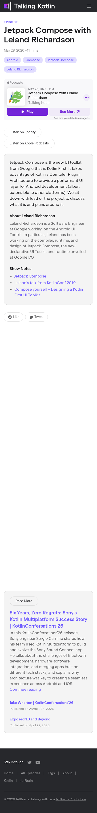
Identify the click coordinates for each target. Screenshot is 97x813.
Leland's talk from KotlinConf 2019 (45, 283)
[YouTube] (38, 762)
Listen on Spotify (23, 132)
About (67, 773)
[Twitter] (29, 762)
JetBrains (27, 781)
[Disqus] (48, 380)
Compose (33, 60)
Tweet (39, 317)
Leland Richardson (20, 69)
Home (8, 773)
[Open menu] (89, 6)
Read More (24, 601)
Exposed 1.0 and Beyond (30, 719)
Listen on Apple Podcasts (29, 143)
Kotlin (8, 781)
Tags (51, 773)
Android (12, 60)
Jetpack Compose (61, 60)
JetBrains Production (71, 799)
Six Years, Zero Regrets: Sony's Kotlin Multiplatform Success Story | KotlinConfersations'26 (48, 619)
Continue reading (25, 689)
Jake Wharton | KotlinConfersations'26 (41, 703)
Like (16, 317)
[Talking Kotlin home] (29, 6)
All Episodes (30, 773)
